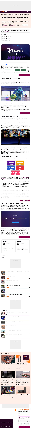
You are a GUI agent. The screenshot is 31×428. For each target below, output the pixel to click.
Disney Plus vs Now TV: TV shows (6, 36)
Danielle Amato (12, 25)
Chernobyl (3, 104)
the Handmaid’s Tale (24, 104)
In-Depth (3, 257)
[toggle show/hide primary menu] (29, 11)
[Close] (26, 64)
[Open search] (27, 11)
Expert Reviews (3, 11)
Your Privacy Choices (4, 422)
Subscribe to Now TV (25, 113)
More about (4, 250)
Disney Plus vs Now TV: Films (6, 38)
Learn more (6, 31)
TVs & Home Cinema (11, 14)
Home (2, 14)
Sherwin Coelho (5, 25)
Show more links (15, 42)
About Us (9, 422)
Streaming (16, 14)
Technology (5, 14)
